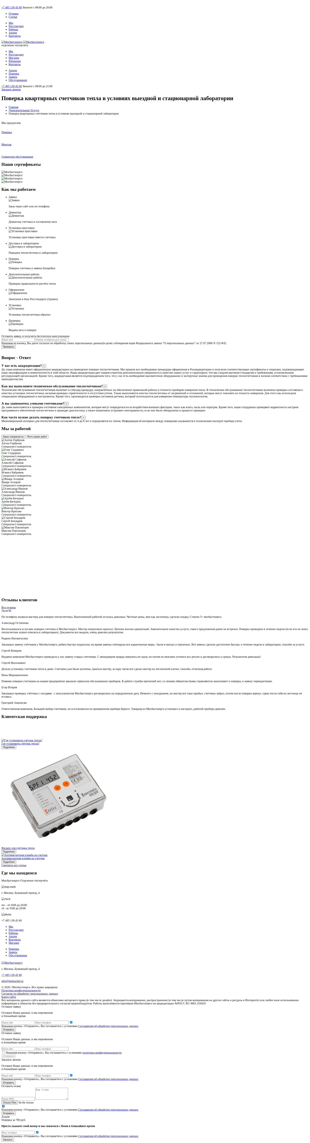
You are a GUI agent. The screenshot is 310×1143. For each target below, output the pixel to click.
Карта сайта (8, 996)
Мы (11, 22)
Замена (13, 76)
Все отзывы (8, 607)
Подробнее (9, 747)
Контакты (15, 35)
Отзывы (13, 13)
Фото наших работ (37, 436)
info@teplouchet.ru (12, 981)
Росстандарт (16, 26)
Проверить (8, 346)
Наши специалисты (13, 436)
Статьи (13, 16)
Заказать (8, 1139)
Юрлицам (15, 61)
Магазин (14, 57)
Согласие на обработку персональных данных (29, 993)
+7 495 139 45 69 (11, 7)
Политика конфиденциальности (21, 990)
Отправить (8, 1029)
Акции (13, 32)
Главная (13, 107)
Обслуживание (18, 80)
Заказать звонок (11, 89)
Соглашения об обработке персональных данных (108, 1026)
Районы (13, 29)
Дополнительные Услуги (24, 110)
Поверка (14, 73)
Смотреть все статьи (13, 865)
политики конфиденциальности (102, 1052)
